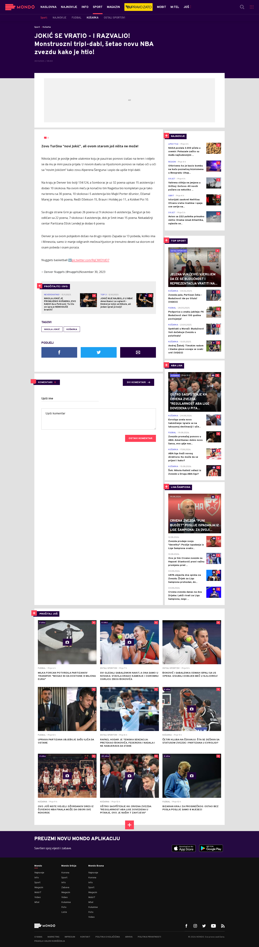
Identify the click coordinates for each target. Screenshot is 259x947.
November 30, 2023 (92, 272)
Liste (64, 912)
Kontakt (85, 937)
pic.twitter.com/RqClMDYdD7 (90, 260)
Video (37, 897)
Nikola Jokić (52, 329)
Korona (65, 872)
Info (36, 877)
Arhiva (128, 937)
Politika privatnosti (149, 937)
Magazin (38, 887)
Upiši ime (47, 398)
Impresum (70, 937)
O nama (38, 937)
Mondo (38, 866)
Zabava (65, 887)
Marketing (53, 937)
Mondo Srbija (68, 866)
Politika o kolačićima (107, 937)
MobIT (37, 892)
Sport (37, 27)
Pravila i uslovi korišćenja (49, 941)
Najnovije (39, 872)
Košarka (47, 27)
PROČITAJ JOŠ (48, 613)
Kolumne (66, 902)
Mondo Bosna (96, 866)
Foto (63, 907)
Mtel (36, 902)
